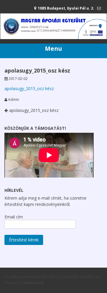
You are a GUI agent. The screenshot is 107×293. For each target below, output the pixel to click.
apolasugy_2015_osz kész (29, 88)
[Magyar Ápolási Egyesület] (53, 37)
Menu (53, 48)
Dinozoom (33, 282)
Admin (13, 100)
